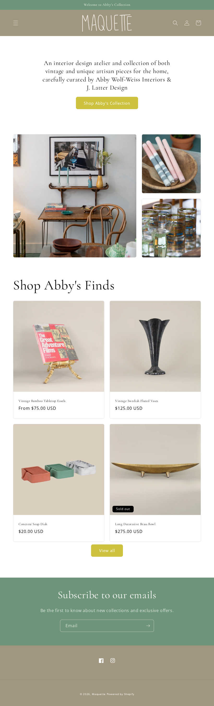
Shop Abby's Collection (107, 103)
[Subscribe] (148, 626)
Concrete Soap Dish (33, 524)
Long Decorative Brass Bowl (135, 524)
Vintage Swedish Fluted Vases (136, 401)
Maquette (99, 694)
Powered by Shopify (120, 694)
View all (107, 550)
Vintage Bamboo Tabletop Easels (42, 401)
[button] (15, 23)
